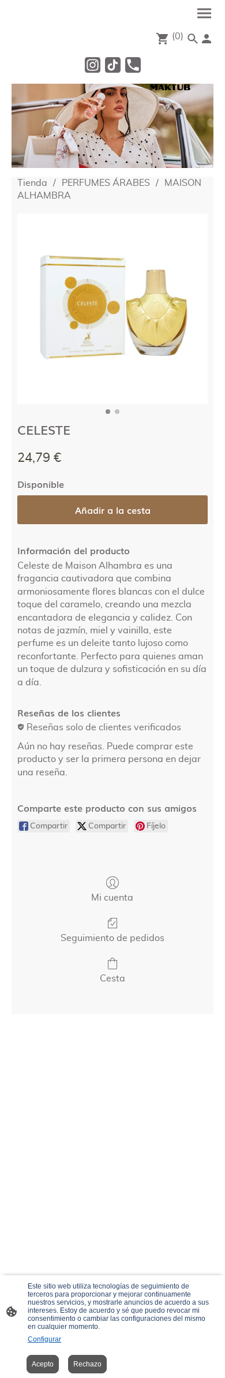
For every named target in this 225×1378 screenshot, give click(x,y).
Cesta (112, 978)
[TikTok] (113, 65)
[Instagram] (92, 65)
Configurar (44, 1339)
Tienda (32, 183)
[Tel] (133, 65)
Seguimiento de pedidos (112, 938)
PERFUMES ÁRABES (106, 183)
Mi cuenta (112, 897)
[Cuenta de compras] (206, 39)
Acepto (43, 1364)
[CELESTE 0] (112, 309)
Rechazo (87, 1364)
